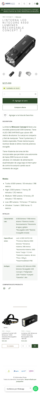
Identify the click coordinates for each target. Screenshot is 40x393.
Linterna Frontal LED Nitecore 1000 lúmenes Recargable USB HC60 (9, 335)
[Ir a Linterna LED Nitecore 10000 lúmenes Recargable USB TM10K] (29, 321)
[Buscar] (24, 3)
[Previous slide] (4, 74)
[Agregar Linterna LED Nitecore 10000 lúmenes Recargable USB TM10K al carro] (35, 346)
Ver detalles (10, 346)
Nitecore (18, 17)
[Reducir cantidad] (4, 94)
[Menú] (19, 3)
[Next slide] (35, 74)
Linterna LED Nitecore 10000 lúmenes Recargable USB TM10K (29, 335)
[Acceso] (29, 3)
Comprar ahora (20, 107)
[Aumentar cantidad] (35, 94)
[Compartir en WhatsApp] (4, 288)
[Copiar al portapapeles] (9, 288)
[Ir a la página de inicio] (8, 4)
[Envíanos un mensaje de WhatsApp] (35, 388)
